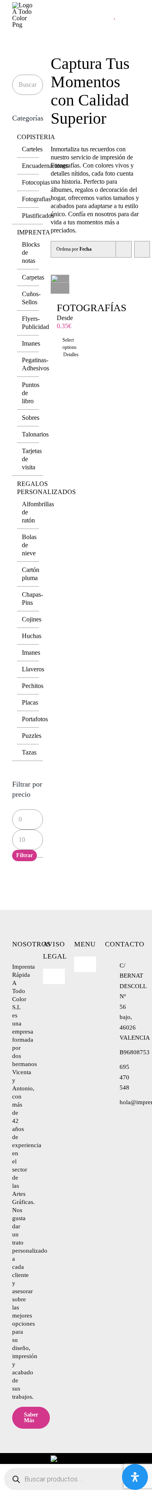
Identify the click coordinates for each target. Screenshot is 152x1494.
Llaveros (33, 669)
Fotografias (36, 199)
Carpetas (33, 277)
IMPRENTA (33, 232)
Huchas (31, 635)
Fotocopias (36, 182)
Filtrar (24, 855)
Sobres (30, 417)
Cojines (31, 619)
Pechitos (32, 685)
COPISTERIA (36, 136)
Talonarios (35, 434)
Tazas (29, 752)
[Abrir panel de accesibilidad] (135, 1477)
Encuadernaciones (45, 165)
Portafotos (35, 719)
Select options (59, 343)
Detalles (60, 354)
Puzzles (31, 735)
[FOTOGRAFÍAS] (60, 284)
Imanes (31, 343)
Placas (30, 702)
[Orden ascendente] (142, 249)
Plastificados (38, 215)
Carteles (32, 149)
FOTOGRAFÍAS (91, 307)
